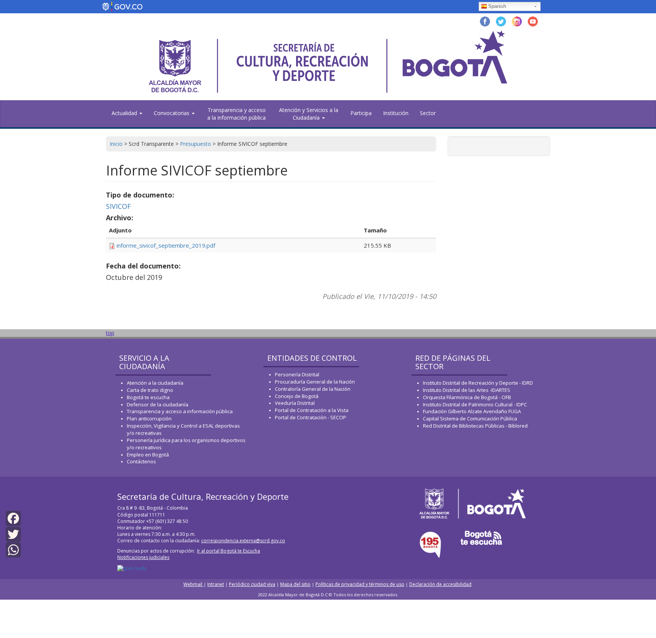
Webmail (193, 584)
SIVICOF (118, 206)
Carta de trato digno (150, 390)
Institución (395, 113)
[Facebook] (13, 517)
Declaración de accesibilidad (440, 584)
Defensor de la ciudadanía (157, 404)
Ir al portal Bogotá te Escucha (228, 551)
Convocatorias (172, 113)
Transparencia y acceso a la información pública (236, 113)
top (110, 332)
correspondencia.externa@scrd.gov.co (243, 540)
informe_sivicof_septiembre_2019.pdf (166, 245)
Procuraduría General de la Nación (315, 381)
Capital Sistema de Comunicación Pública (470, 418)
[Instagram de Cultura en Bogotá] (517, 20)
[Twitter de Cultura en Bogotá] (501, 20)
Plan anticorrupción (149, 418)
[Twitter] (13, 533)
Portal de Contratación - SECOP (310, 417)
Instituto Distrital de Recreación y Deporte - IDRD (478, 382)
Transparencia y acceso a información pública (180, 411)
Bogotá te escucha (148, 397)
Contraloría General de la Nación (312, 388)
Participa (361, 113)
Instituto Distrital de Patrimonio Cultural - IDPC (475, 404)
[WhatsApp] (13, 549)
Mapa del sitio (295, 584)
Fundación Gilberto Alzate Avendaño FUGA (472, 411)
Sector (428, 113)
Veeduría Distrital (295, 403)
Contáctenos (141, 461)
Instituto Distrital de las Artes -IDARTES (467, 390)
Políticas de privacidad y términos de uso (359, 584)
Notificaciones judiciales (143, 557)
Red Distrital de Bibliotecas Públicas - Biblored (475, 425)
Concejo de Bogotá (297, 396)
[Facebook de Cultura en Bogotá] (485, 20)
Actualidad (125, 113)
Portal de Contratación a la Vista (311, 410)
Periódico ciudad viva (252, 584)
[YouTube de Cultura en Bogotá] (533, 20)
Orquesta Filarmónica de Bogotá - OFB (467, 397)
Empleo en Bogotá (148, 454)
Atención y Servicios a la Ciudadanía (308, 113)
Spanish (497, 6)
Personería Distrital (297, 374)
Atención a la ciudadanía (155, 382)
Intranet (215, 584)
